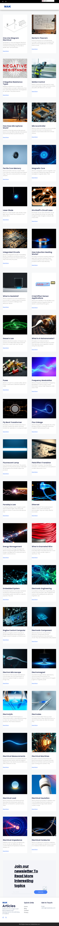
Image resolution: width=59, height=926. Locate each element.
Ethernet (35, 504)
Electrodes (36, 714)
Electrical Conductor (41, 840)
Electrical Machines (40, 756)
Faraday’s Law (9, 504)
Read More (6, 51)
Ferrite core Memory (12, 168)
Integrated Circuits (11, 252)
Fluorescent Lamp (11, 463)
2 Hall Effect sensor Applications (40, 297)
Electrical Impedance (12, 840)
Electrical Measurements (14, 756)
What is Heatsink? (11, 296)
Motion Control (38, 82)
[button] (55, 6)
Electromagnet (38, 672)
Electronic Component (42, 630)
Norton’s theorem (40, 38)
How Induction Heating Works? (42, 253)
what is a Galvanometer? (43, 338)
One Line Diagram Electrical (11, 39)
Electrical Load (9, 798)
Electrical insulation (40, 798)
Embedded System (11, 588)
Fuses (5, 380)
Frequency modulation (42, 380)
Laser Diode (8, 210)
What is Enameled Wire (42, 546)
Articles (9, 906)
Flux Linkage (37, 422)
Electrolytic (8, 714)
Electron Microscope (12, 672)
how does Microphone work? (13, 127)
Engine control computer (14, 630)
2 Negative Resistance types (12, 83)
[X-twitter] (6, 917)
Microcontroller (39, 126)
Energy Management (12, 546)
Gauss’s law (8, 338)
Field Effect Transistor (41, 463)
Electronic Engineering (42, 588)
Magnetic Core (38, 168)
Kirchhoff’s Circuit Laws (42, 210)
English (45, 0)
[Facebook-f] (3, 917)
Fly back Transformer (12, 422)
